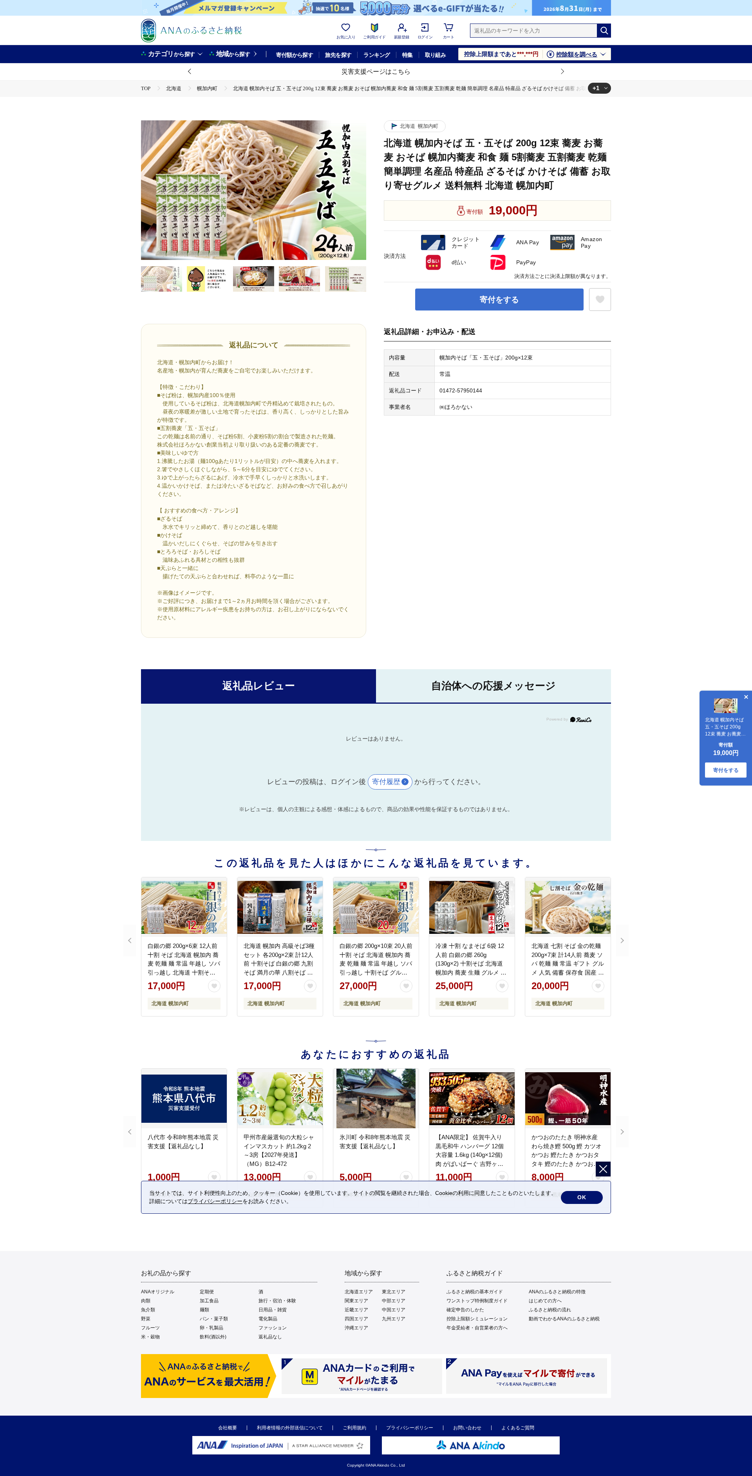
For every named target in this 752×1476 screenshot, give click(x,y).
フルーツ (150, 1328)
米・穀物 (150, 1337)
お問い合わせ (467, 1428)
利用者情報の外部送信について (290, 1428)
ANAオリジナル (157, 1291)
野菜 (145, 1319)
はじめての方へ (545, 1301)
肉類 (145, 1301)
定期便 (207, 1291)
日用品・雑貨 (272, 1310)
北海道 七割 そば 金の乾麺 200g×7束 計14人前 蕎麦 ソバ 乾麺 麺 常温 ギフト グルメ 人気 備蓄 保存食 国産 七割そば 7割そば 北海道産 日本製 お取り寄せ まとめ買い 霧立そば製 (567, 972)
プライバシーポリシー (409, 1428)
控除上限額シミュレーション (477, 1319)
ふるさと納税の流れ (550, 1310)
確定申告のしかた (465, 1310)
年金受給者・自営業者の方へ (477, 1328)
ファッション (272, 1328)
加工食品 (209, 1301)
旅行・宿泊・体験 (277, 1301)
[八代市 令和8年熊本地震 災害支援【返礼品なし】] (184, 1098)
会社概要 (227, 1428)
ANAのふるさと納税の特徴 (557, 1291)
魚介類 (148, 1310)
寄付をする (499, 299)
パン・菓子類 (214, 1319)
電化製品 (267, 1319)
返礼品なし (270, 1337)
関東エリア (356, 1301)
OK (581, 1197)
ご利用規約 (354, 1428)
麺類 (204, 1310)
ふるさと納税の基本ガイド (474, 1291)
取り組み (435, 55)
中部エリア (393, 1301)
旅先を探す (338, 55)
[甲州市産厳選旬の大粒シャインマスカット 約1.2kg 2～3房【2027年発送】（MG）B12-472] (280, 1098)
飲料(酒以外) (213, 1337)
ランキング (376, 55)
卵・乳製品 (211, 1328)
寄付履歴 (386, 782)
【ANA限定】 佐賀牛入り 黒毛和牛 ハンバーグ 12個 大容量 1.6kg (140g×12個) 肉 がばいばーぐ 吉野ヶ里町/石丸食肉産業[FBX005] (470, 1155)
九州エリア (393, 1319)
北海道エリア (359, 1291)
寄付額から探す (294, 55)
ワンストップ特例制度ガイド (477, 1301)
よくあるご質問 (517, 1428)
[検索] (604, 31)
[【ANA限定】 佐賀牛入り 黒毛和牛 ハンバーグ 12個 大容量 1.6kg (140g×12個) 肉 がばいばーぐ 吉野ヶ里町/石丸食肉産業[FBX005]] (472, 1098)
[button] (190, 72)
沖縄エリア (356, 1328)
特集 (407, 55)
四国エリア (356, 1319)
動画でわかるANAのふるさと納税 (564, 1319)
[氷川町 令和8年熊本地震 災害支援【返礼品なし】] (376, 1098)
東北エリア (393, 1291)
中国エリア (393, 1310)
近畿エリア (356, 1310)
